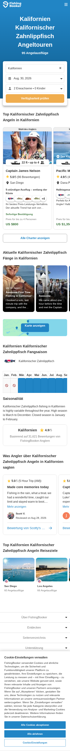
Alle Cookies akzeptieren (35, 725)
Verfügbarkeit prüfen (35, 98)
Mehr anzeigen (16, 506)
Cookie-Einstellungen (35, 742)
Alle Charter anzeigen (35, 238)
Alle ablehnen (35, 734)
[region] (35, 701)
